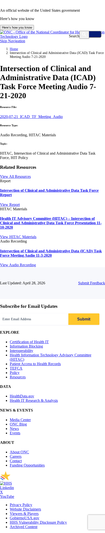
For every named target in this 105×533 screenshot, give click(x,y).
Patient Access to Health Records (35, 364)
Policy (15, 373)
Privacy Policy (21, 505)
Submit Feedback (91, 283)
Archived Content (23, 527)
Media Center (20, 420)
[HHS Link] (6, 483)
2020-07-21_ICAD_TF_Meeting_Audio (31, 117)
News (14, 428)
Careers (15, 456)
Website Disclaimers (25, 509)
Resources (18, 377)
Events (15, 433)
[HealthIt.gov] (52, 36)
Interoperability (21, 351)
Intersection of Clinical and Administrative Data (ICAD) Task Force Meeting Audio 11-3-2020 (51, 253)
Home (14, 49)
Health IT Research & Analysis (34, 400)
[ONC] (49, 479)
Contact (16, 461)
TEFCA (16, 368)
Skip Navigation (12, 41)
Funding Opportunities (27, 465)
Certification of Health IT (29, 342)
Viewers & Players (24, 514)
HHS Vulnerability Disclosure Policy (38, 522)
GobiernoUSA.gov (24, 518)
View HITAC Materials (18, 237)
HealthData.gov (22, 396)
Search (74, 36)
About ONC (19, 452)
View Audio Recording (18, 265)
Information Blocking (26, 346)
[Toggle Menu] (90, 34)
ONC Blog (18, 424)
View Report (10, 205)
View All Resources (15, 176)
